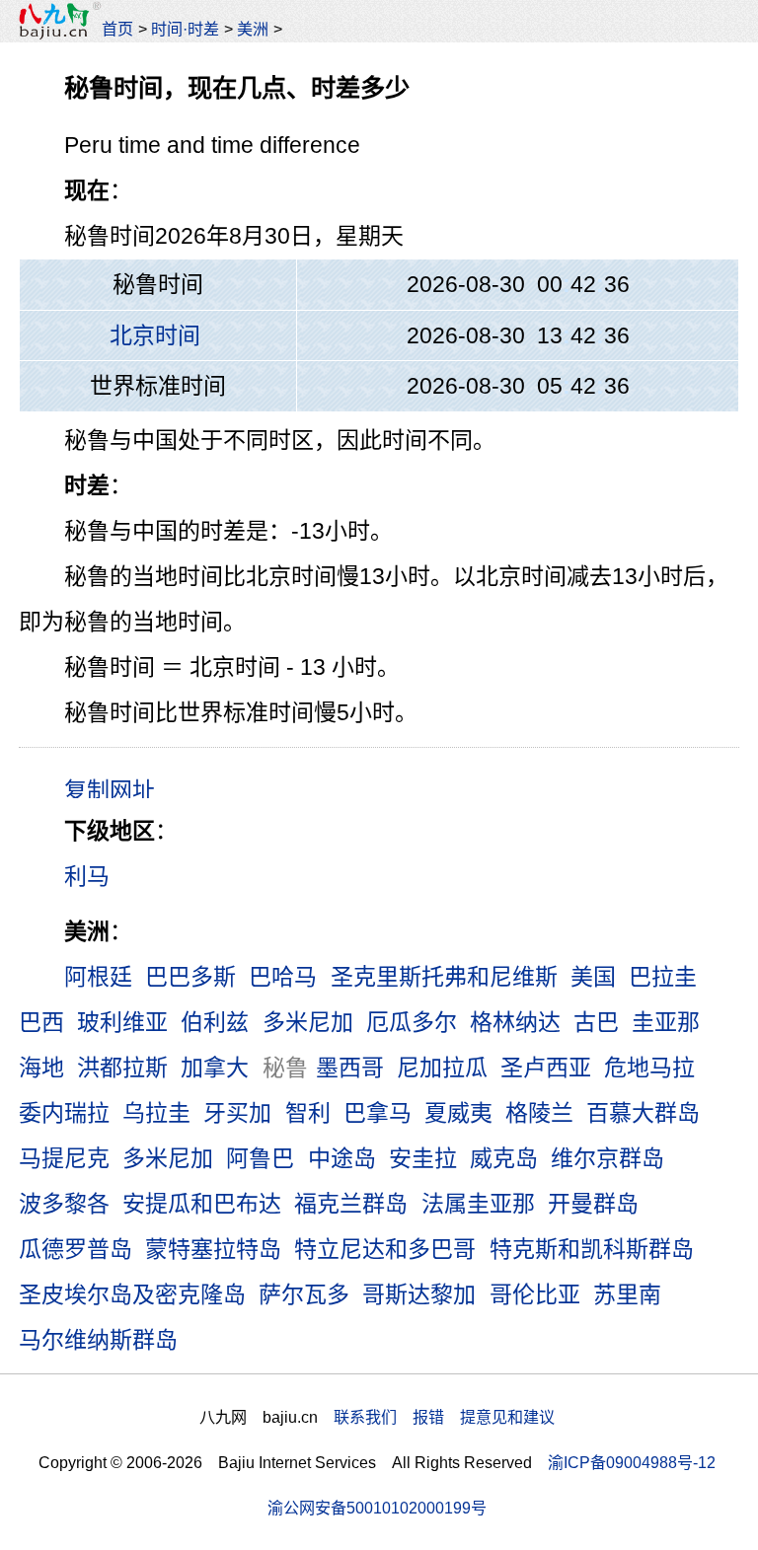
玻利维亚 (122, 1022)
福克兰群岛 (351, 1204)
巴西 (41, 1022)
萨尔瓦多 (304, 1294)
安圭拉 (423, 1158)
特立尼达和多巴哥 (385, 1249)
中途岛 (342, 1158)
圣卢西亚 (545, 1067)
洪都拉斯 (122, 1067)
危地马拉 (649, 1067)
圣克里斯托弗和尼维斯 (444, 977)
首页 (117, 28)
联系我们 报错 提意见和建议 (444, 1417)
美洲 (252, 28)
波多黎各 (64, 1204)
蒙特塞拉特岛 (213, 1249)
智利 (308, 1113)
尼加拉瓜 (442, 1067)
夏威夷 (458, 1113)
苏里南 (627, 1294)
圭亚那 (666, 1022)
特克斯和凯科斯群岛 (592, 1249)
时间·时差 (185, 28)
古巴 (596, 1022)
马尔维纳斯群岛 (98, 1340)
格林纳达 (515, 1022)
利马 (87, 876)
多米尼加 (308, 1022)
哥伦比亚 (535, 1294)
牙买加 (237, 1113)
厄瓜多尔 (411, 1022)
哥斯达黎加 (419, 1294)
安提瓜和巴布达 (201, 1204)
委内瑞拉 (64, 1113)
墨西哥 (350, 1067)
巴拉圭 (663, 977)
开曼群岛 (593, 1204)
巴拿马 (377, 1113)
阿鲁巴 (260, 1158)
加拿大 (215, 1067)
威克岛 (504, 1158)
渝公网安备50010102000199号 (377, 1507)
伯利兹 (215, 1022)
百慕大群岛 (643, 1113)
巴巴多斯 (190, 977)
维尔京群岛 (607, 1158)
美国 (593, 977)
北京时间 (155, 335)
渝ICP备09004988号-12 (632, 1462)
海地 (41, 1067)
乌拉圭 (156, 1113)
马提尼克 (64, 1158)
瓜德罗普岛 (75, 1249)
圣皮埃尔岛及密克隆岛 (132, 1294)
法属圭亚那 (478, 1204)
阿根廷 (98, 977)
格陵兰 (539, 1113)
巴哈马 (283, 977)
